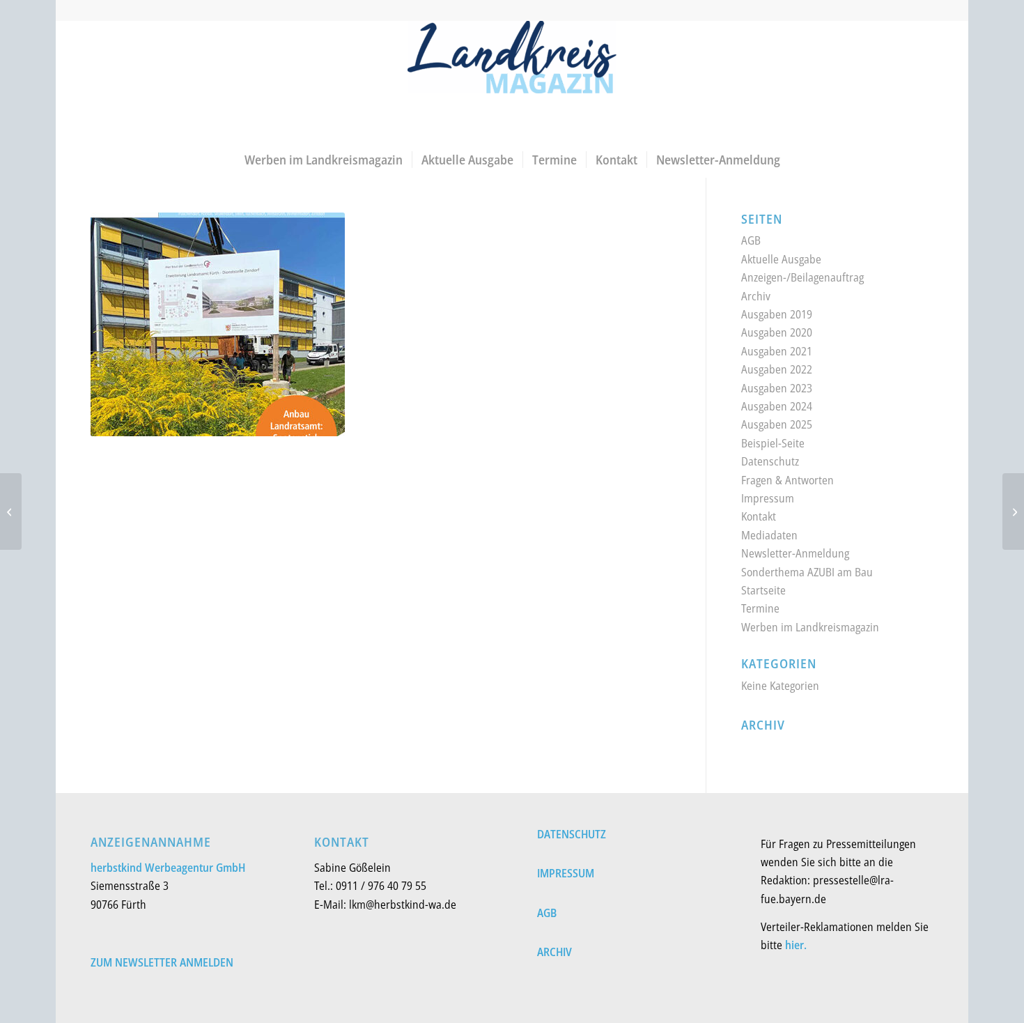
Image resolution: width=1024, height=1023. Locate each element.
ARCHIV (554, 952)
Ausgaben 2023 (776, 388)
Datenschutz (770, 461)
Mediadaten (769, 535)
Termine (760, 608)
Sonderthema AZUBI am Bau (807, 572)
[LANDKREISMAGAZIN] (512, 81)
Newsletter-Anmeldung (795, 553)
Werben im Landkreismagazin (810, 627)
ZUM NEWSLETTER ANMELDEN (162, 962)
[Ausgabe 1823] (1013, 511)
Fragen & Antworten (787, 480)
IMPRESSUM (565, 873)
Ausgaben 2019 (776, 314)
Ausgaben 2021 (776, 351)
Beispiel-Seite (773, 443)
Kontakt (758, 516)
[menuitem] (323, 159)
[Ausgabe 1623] (11, 511)
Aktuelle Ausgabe (781, 259)
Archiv (755, 296)
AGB (751, 240)
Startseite (763, 590)
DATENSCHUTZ (571, 834)
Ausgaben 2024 (776, 406)
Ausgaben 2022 (776, 369)
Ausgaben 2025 (776, 424)
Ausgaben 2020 (776, 332)
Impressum (767, 498)
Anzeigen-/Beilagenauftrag (802, 277)
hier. (796, 945)
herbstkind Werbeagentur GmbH (168, 867)
